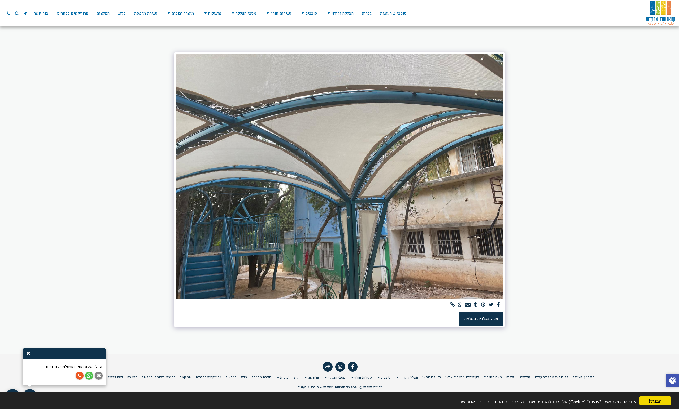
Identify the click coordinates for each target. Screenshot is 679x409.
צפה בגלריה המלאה (481, 318)
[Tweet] (491, 305)
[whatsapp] (460, 305)
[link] (452, 305)
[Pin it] (483, 305)
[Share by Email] (468, 305)
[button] (340, 13)
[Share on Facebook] (498, 305)
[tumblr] (475, 305)
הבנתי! (655, 400)
